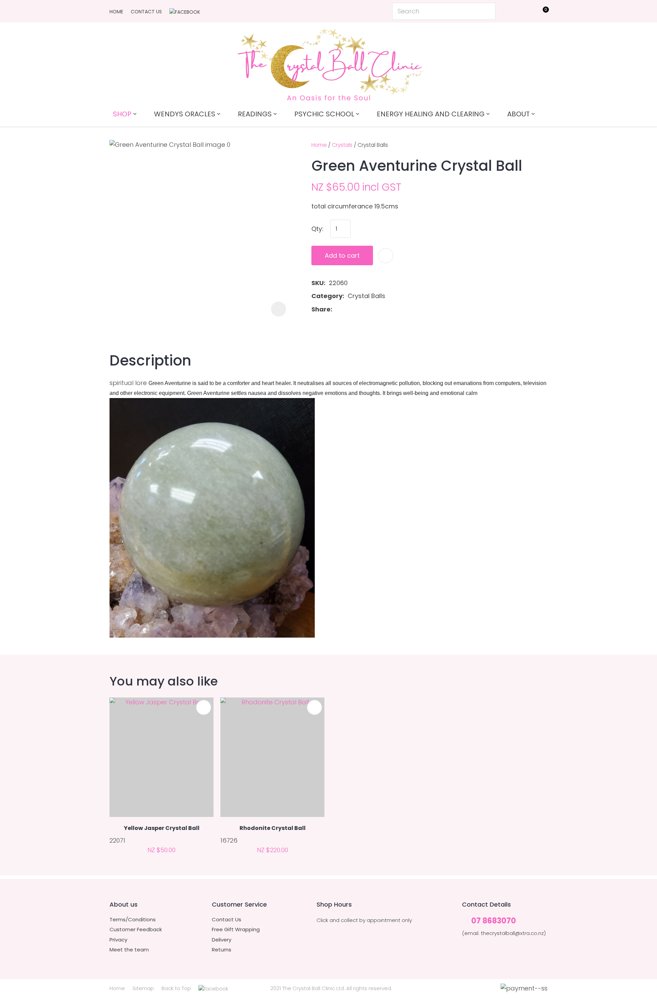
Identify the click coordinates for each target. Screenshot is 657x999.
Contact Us (146, 11)
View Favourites (525, 12)
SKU (317, 283)
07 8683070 (493, 921)
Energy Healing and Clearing (431, 114)
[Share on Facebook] (337, 309)
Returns (221, 949)
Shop (122, 114)
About (518, 114)
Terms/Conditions (133, 919)
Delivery (221, 939)
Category (327, 296)
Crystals (342, 145)
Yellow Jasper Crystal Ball (161, 828)
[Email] (357, 309)
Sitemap (143, 988)
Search (487, 11)
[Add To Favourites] (385, 255)
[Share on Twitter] (346, 309)
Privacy (118, 939)
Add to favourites (203, 707)
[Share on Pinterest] (368, 309)
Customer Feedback (136, 929)
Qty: (317, 229)
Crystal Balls (373, 145)
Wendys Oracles (184, 114)
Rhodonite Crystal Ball (273, 828)
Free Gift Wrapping (236, 929)
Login (510, 11)
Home (116, 11)
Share (321, 309)
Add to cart (342, 255)
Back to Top (176, 988)
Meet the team (129, 949)
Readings (255, 114)
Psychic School (324, 114)
